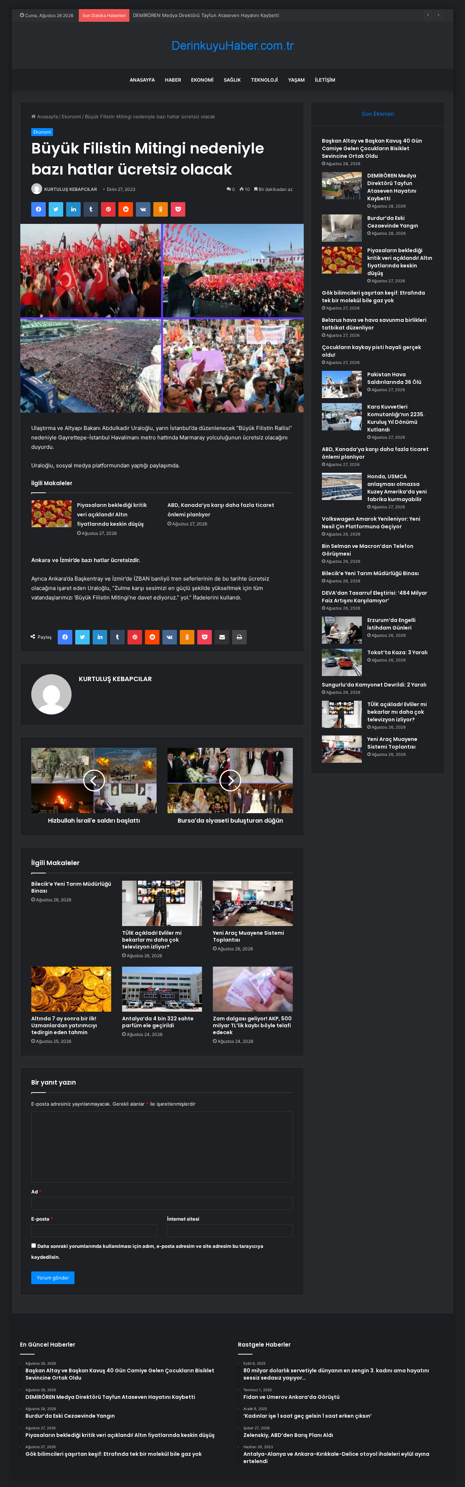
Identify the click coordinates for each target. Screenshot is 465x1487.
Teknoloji (264, 80)
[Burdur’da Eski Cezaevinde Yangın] (342, 228)
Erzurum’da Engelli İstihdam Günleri (391, 623)
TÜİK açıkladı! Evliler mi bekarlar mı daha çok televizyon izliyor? (152, 939)
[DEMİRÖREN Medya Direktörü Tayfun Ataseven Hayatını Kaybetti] (342, 185)
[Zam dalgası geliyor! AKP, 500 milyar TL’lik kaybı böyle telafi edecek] (253, 989)
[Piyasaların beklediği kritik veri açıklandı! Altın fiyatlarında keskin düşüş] (52, 513)
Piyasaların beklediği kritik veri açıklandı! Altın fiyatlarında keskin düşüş (112, 514)
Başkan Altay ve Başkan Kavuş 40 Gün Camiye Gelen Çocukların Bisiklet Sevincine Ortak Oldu (372, 148)
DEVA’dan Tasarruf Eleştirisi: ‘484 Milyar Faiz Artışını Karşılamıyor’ (374, 596)
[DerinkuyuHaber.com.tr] (232, 45)
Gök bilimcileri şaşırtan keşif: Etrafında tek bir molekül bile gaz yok (373, 296)
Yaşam (296, 80)
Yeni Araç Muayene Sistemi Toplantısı (248, 936)
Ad (36, 1192)
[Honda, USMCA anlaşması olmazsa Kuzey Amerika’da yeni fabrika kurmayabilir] (342, 486)
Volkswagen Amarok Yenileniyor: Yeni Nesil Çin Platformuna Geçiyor (371, 522)
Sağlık (232, 80)
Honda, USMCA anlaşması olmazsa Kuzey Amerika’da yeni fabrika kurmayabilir (397, 488)
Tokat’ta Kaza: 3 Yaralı (397, 652)
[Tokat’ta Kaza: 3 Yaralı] (342, 662)
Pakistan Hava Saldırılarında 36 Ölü (394, 378)
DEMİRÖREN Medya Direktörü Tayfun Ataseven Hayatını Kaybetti (206, 15)
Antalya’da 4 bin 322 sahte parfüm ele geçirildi (158, 1022)
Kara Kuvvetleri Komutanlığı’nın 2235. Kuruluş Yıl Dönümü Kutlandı (396, 418)
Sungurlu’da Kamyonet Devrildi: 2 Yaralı (374, 684)
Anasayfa (142, 80)
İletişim (325, 80)
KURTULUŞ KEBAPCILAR (70, 189)
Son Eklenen (378, 113)
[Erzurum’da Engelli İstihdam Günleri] (342, 630)
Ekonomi (202, 80)
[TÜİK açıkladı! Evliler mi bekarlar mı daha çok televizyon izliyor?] (162, 903)
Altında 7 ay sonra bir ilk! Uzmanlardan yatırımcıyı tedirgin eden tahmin (64, 1025)
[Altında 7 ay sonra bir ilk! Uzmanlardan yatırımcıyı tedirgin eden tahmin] (71, 989)
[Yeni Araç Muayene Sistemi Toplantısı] (253, 903)
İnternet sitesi (183, 1219)
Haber (173, 80)
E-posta (42, 1219)
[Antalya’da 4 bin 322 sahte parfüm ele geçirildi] (162, 989)
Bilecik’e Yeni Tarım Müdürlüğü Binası (71, 887)
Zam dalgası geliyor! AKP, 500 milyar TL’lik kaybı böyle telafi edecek (252, 1025)
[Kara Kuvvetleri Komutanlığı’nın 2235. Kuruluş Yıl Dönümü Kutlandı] (342, 416)
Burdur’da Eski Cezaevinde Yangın (392, 221)
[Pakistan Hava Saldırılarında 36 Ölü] (342, 384)
